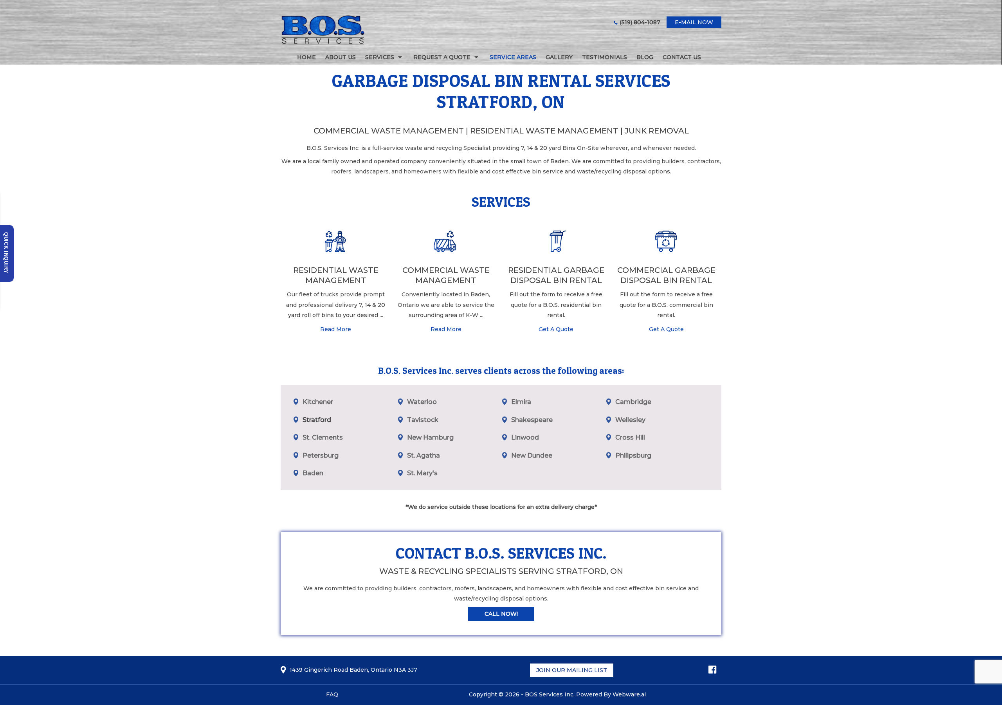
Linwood (525, 437)
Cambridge (633, 402)
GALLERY (559, 57)
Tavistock (422, 420)
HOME (306, 57)
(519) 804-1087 (640, 22)
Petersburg (321, 455)
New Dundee (531, 455)
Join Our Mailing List (571, 670)
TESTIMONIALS (604, 57)
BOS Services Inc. (550, 694)
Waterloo (422, 402)
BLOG (644, 57)
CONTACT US (682, 57)
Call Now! (501, 613)
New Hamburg (430, 437)
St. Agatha (423, 455)
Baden (313, 473)
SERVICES (379, 57)
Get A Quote (556, 329)
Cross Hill (630, 437)
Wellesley (630, 420)
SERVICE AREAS (513, 57)
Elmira (521, 402)
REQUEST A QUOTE (441, 57)
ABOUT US (340, 57)
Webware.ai (629, 694)
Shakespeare (532, 420)
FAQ (332, 694)
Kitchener (318, 402)
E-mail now (694, 22)
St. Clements (323, 437)
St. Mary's (422, 473)
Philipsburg (633, 455)
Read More (335, 329)
